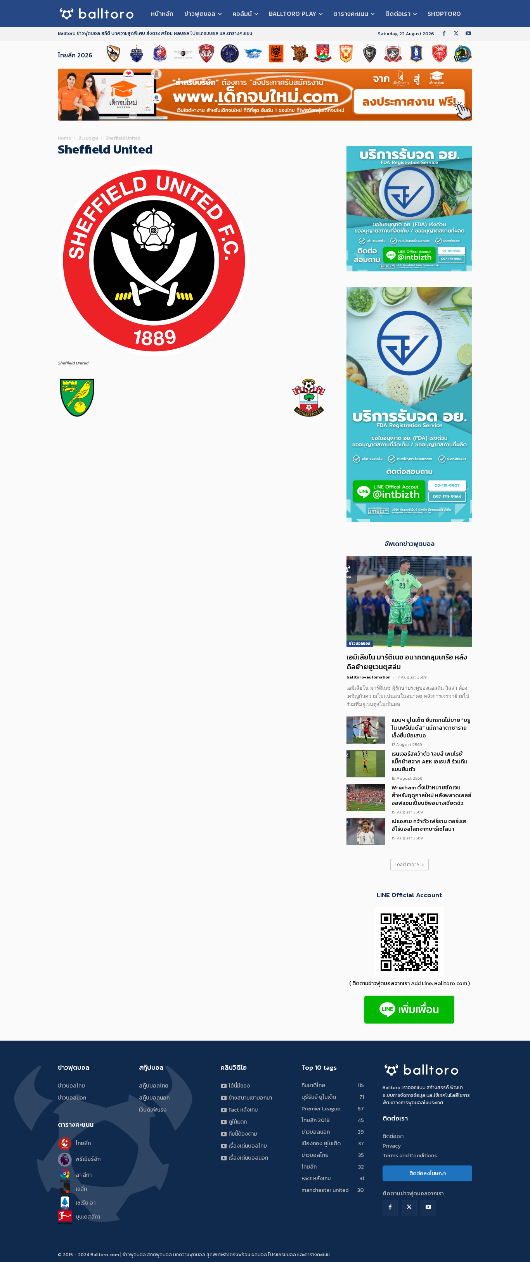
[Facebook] (444, 34)
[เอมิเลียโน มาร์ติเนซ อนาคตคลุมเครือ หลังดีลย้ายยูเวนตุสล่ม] (409, 601)
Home (64, 138)
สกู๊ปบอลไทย (153, 1086)
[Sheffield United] (155, 356)
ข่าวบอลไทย (71, 1086)
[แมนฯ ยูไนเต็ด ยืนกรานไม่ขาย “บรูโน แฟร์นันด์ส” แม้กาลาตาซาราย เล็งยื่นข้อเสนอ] (365, 730)
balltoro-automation (368, 677)
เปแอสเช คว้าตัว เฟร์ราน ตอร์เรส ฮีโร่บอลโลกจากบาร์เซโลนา (428, 825)
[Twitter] (456, 34)
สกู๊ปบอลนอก (154, 1098)
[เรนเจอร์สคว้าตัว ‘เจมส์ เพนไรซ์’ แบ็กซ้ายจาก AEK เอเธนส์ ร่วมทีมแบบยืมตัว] (365, 763)
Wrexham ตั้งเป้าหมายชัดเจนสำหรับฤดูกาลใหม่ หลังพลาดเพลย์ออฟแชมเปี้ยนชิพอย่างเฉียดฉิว (431, 795)
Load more (407, 864)
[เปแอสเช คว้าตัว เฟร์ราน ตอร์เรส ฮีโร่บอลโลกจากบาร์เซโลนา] (365, 831)
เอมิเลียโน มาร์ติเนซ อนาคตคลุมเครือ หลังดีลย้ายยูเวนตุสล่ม (406, 662)
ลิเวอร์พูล (88, 138)
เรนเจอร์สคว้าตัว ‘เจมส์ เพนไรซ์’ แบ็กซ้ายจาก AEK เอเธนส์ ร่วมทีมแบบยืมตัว (429, 761)
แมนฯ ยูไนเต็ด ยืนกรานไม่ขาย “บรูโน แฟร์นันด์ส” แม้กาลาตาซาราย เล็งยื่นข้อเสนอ (430, 728)
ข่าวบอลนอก (360, 643)
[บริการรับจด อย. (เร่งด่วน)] (409, 269)
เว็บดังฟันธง (152, 1110)
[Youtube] (468, 34)
